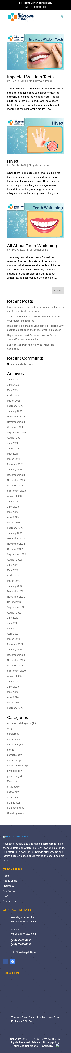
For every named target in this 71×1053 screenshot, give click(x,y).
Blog (31, 81)
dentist (11, 749)
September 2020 (16, 670)
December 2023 (16, 475)
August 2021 (14, 612)
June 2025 (13, 384)
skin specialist (15, 807)
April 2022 (13, 575)
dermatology (14, 754)
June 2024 (13, 448)
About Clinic (10, 880)
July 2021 (12, 617)
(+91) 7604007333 (21, 944)
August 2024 (14, 437)
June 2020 (13, 686)
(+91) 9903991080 (21, 940)
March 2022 (13, 580)
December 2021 (16, 591)
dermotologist (43, 165)
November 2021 (16, 596)
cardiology (13, 733)
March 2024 (13, 459)
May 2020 (12, 692)
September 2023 (16, 490)
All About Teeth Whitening (32, 245)
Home (6, 875)
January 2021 (14, 649)
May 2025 (12, 390)
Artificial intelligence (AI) (21, 723)
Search (58, 290)
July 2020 (12, 681)
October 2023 (15, 485)
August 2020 (14, 676)
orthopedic (13, 786)
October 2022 (15, 549)
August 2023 (14, 496)
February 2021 (15, 644)
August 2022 (14, 559)
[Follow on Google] (12, 961)
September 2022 (16, 554)
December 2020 (16, 655)
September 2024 (16, 432)
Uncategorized (15, 813)
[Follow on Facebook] (5, 961)
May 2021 (12, 628)
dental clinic (41, 249)
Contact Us (9, 901)
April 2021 (13, 633)
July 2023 (12, 501)
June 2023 (13, 506)
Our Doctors (10, 891)
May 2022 (12, 570)
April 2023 (13, 517)
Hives (12, 161)
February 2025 (15, 406)
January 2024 (14, 469)
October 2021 (15, 602)
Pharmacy (8, 885)
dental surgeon (43, 81)
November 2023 (16, 480)
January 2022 (14, 586)
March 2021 (13, 639)
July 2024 (12, 443)
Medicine (12, 781)
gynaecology (14, 770)
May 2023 (12, 512)
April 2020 (13, 697)
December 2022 (16, 538)
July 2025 (12, 379)
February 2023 (15, 527)
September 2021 (16, 607)
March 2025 (13, 400)
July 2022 (12, 564)
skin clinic (13, 797)
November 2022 (16, 543)
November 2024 (16, 422)
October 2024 (15, 427)
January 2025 (14, 411)
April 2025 (13, 395)
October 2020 (15, 665)
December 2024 (16, 416)
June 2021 (13, 623)
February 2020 (15, 708)
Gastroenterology (17, 765)
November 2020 (16, 660)
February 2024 (15, 464)
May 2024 (12, 453)
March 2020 (13, 702)
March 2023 (13, 522)
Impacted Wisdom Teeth (30, 76)
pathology (13, 792)
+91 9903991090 (38, 7)
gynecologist (14, 776)
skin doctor (13, 802)
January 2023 (14, 533)
